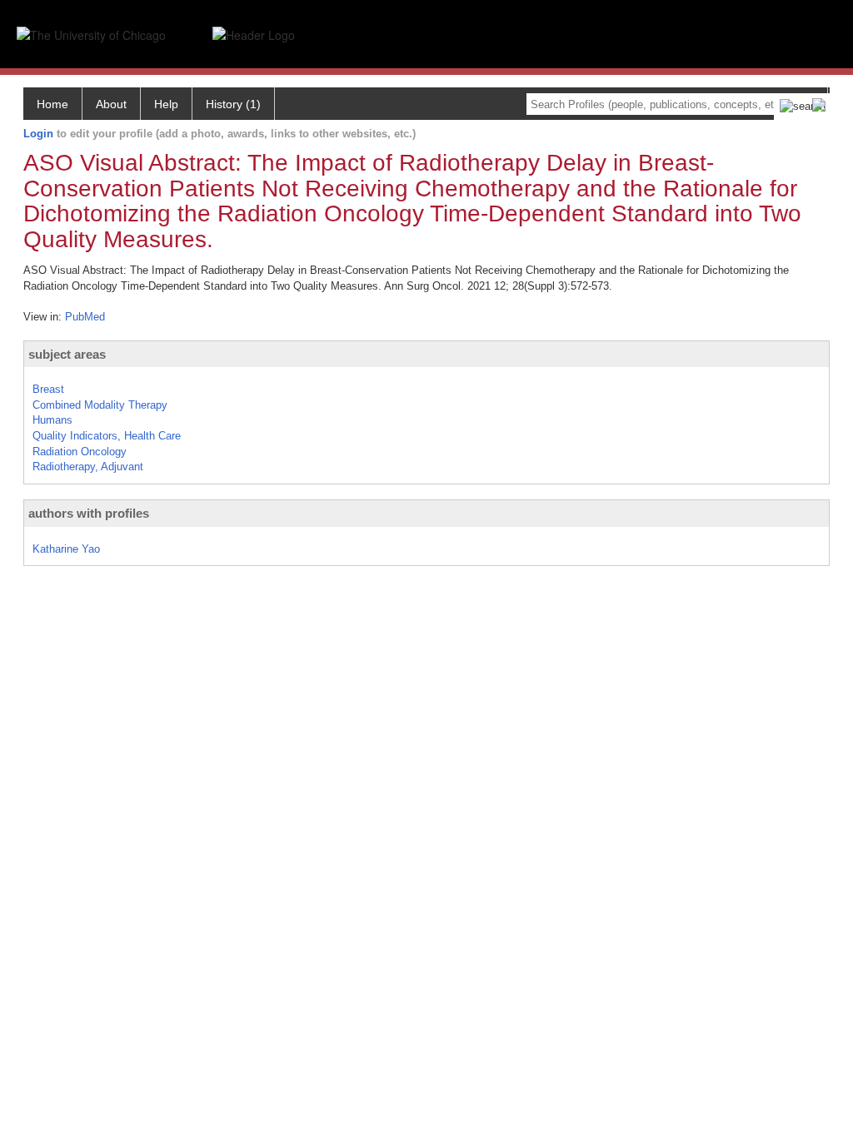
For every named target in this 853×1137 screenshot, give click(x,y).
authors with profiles (88, 513)
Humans (52, 420)
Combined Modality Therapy (99, 405)
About (111, 104)
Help (166, 104)
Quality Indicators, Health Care (106, 435)
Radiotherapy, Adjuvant (87, 466)
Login (38, 133)
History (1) (233, 104)
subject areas (67, 354)
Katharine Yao (66, 549)
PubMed (85, 316)
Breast (48, 389)
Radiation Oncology (79, 451)
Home (52, 104)
